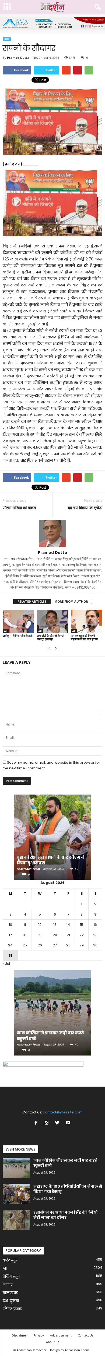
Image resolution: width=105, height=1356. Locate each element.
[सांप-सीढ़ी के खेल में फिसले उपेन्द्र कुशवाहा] (52, 621)
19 (39, 934)
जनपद (8, 1284)
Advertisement (61, 1335)
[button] (97, 7)
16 (95, 924)
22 (81, 934)
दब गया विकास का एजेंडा (85, 507)
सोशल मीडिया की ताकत (19, 507)
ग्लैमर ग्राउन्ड (12, 1309)
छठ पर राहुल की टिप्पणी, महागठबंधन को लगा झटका (84, 637)
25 (25, 945)
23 (95, 934)
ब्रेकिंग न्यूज (11, 1276)
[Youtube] (69, 1123)
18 (24, 934)
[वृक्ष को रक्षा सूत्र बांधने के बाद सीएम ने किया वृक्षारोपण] (52, 840)
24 (10, 945)
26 (40, 945)
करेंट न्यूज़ (10, 1260)
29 (81, 945)
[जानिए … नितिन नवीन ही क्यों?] (18, 621)
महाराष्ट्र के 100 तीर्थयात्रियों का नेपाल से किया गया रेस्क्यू (67, 1189)
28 (68, 945)
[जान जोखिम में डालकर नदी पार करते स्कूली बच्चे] (52, 1015)
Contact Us (85, 1335)
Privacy (38, 1335)
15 (81, 924)
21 (68, 934)
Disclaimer (19, 1335)
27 (55, 945)
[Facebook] (37, 1123)
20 (55, 934)
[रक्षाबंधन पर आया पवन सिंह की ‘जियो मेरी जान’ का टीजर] (16, 1220)
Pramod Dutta (18, 57)
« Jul (6, 963)
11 (25, 924)
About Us (52, 1342)
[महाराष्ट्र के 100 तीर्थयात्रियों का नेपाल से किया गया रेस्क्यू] (16, 1194)
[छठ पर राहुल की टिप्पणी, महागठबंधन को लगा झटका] (86, 621)
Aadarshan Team (28, 869)
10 (10, 924)
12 (39, 924)
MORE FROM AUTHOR (71, 601)
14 (68, 924)
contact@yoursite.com (63, 1112)
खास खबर (10, 1292)
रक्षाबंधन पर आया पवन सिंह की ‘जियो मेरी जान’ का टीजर (65, 1215)
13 (55, 924)
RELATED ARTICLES (32, 601)
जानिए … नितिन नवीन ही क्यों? (18, 636)
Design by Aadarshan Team (69, 1350)
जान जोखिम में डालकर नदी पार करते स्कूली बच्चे (65, 1163)
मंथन (7, 39)
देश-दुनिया (11, 1300)
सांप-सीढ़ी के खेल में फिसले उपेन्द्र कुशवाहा (50, 637)
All (6, 631)
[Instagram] (47, 1123)
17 (10, 934)
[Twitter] (58, 1123)
